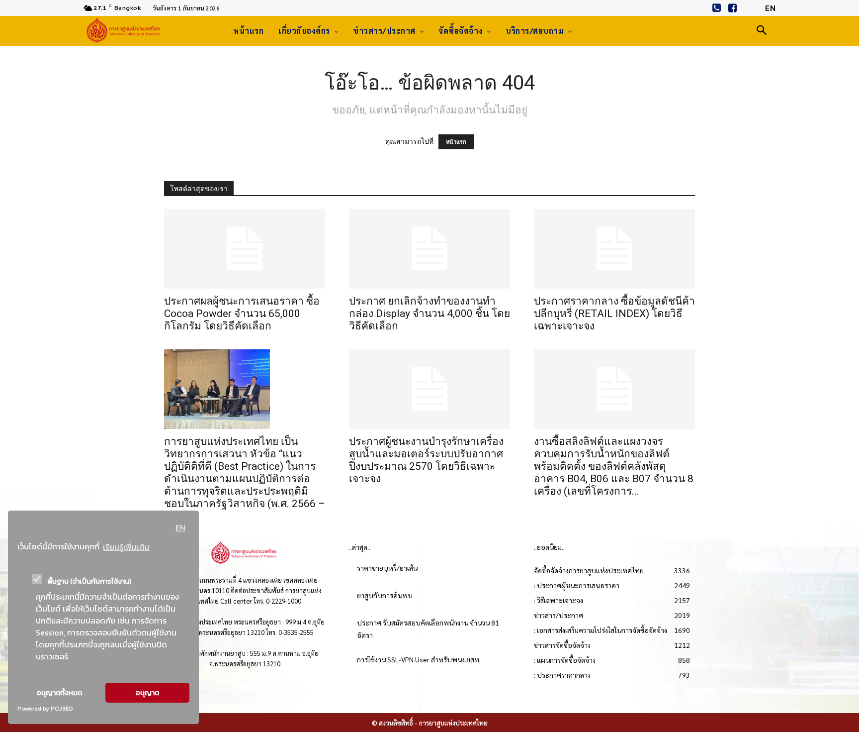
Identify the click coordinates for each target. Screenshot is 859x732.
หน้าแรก (456, 141)
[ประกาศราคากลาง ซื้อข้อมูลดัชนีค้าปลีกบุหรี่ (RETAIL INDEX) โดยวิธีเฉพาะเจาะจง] (614, 249)
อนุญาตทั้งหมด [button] (59, 692)
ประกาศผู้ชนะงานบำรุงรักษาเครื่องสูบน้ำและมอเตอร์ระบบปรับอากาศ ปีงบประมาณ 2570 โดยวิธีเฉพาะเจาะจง (426, 460)
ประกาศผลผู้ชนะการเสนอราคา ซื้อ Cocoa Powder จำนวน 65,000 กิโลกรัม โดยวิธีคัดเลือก (242, 313)
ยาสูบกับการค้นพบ (385, 595)
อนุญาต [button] (147, 692)
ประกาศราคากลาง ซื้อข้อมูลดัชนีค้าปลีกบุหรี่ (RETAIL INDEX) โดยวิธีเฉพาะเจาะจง (614, 313)
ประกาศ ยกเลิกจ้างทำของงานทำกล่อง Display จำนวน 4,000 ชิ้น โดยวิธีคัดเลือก (429, 313)
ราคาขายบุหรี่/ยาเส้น (387, 567)
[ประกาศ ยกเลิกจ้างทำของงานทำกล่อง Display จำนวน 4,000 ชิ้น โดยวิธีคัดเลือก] (429, 249)
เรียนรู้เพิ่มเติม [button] (126, 547)
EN (180, 527)
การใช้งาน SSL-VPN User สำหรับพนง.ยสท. (419, 659)
